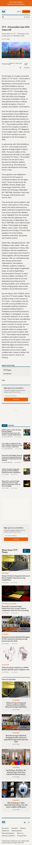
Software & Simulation (9, 604)
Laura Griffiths (8, 437)
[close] (29, 3)
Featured (11, 425)
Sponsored (5, 573)
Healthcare (5, 665)
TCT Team (7, 39)
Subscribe (16, 399)
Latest (4, 425)
